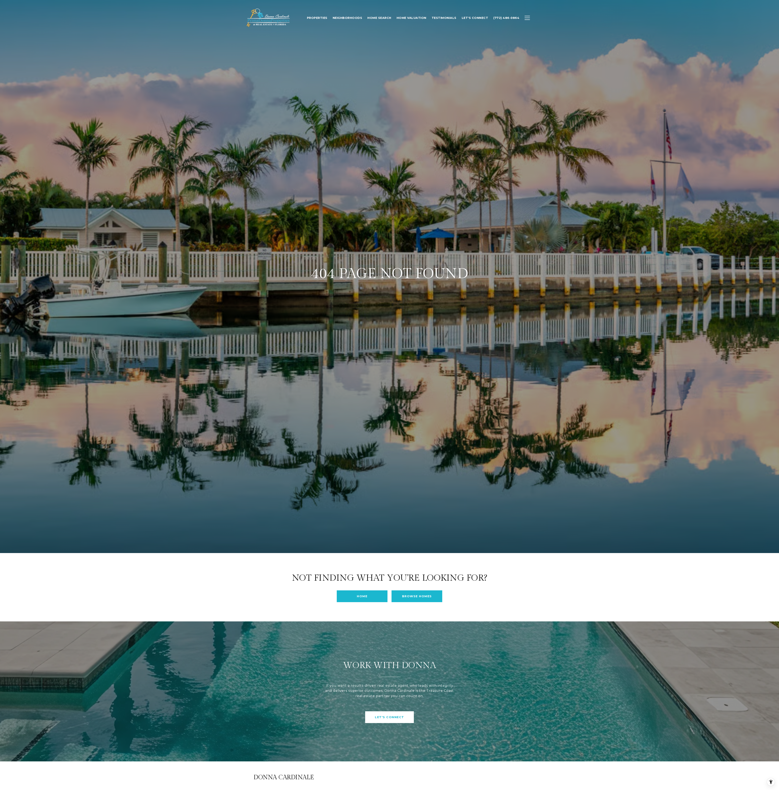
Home (362, 596)
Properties (317, 18)
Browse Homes (417, 596)
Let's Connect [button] (389, 717)
